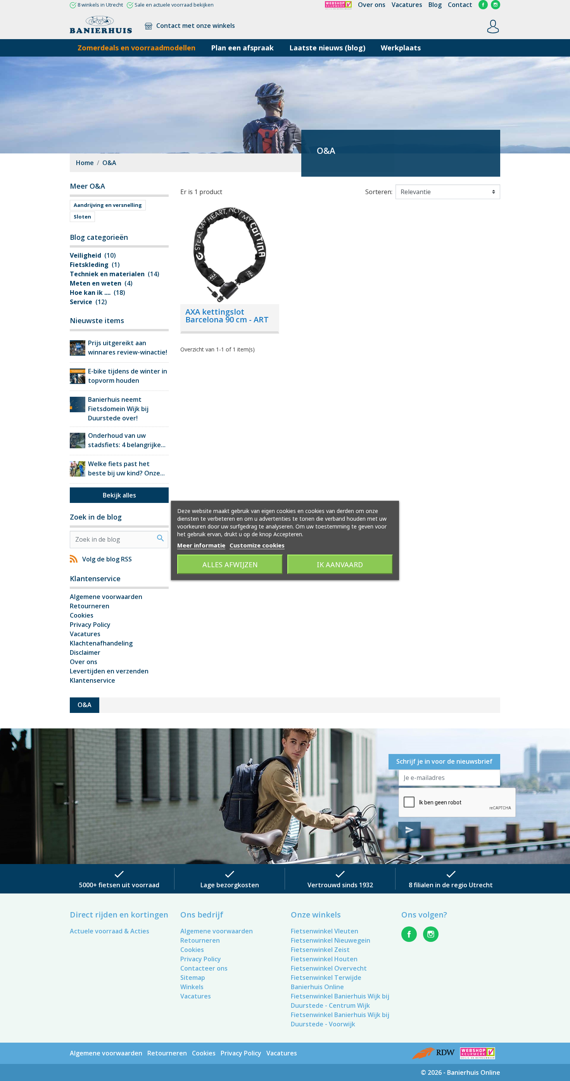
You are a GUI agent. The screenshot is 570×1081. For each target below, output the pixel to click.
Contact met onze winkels (195, 25)
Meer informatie (201, 545)
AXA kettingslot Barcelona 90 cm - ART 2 (227, 319)
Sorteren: (378, 192)
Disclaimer (85, 652)
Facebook (483, 4)
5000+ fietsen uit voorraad (119, 885)
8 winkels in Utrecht (100, 4)
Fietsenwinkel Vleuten (324, 931)
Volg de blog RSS (107, 559)
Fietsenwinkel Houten (324, 959)
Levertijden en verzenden (109, 671)
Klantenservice (92, 680)
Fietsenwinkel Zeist (320, 949)
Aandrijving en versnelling (108, 204)
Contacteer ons (204, 968)
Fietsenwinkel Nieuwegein (330, 940)
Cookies (81, 615)
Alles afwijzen (230, 564)
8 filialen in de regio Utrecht (451, 885)
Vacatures (407, 4)
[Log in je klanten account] (493, 26)
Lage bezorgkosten (229, 885)
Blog (435, 4)
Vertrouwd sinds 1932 (340, 885)
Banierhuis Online (317, 987)
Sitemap (192, 977)
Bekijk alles (119, 495)
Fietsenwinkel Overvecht (329, 968)
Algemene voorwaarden (106, 596)
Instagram (495, 4)
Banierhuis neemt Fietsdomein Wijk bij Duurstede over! (118, 408)
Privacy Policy (90, 624)
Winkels (192, 987)
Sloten (82, 216)
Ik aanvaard (340, 564)
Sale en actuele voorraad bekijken (174, 4)
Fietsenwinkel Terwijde (326, 977)
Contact (460, 4)
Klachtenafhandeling (101, 643)
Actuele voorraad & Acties (109, 931)
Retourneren (89, 606)
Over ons (371, 4)
